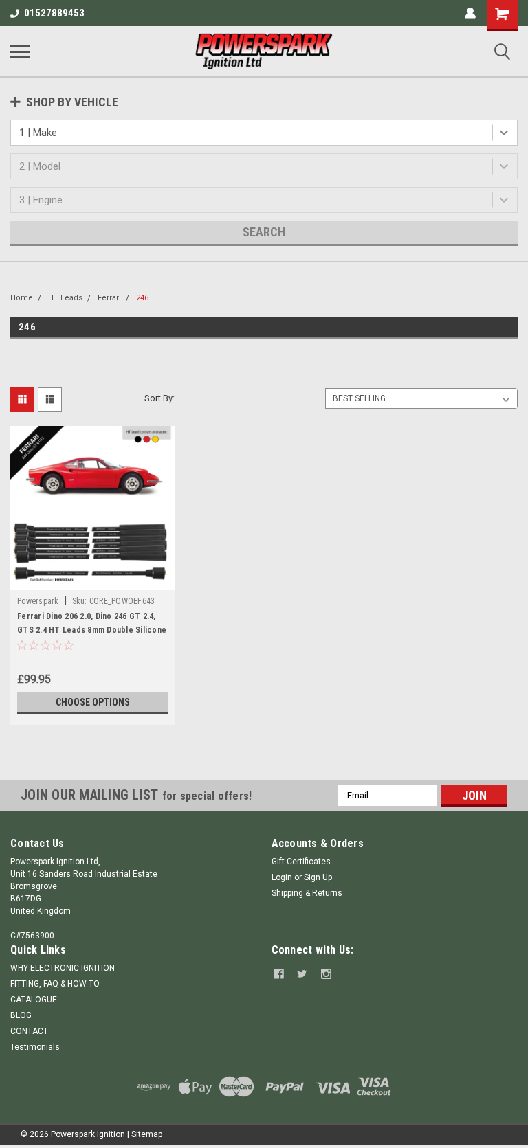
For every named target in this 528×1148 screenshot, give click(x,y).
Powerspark (38, 601)
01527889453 (54, 13)
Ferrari (109, 297)
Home (21, 297)
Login (282, 877)
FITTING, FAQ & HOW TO (55, 984)
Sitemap (146, 1134)
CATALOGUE (33, 999)
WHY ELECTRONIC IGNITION (62, 968)
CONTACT (29, 1031)
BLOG (21, 1015)
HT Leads (65, 297)
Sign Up (318, 877)
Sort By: (159, 398)
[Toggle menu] (20, 51)
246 (142, 297)
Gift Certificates (301, 861)
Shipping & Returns (307, 893)
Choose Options (93, 702)
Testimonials (35, 1047)
